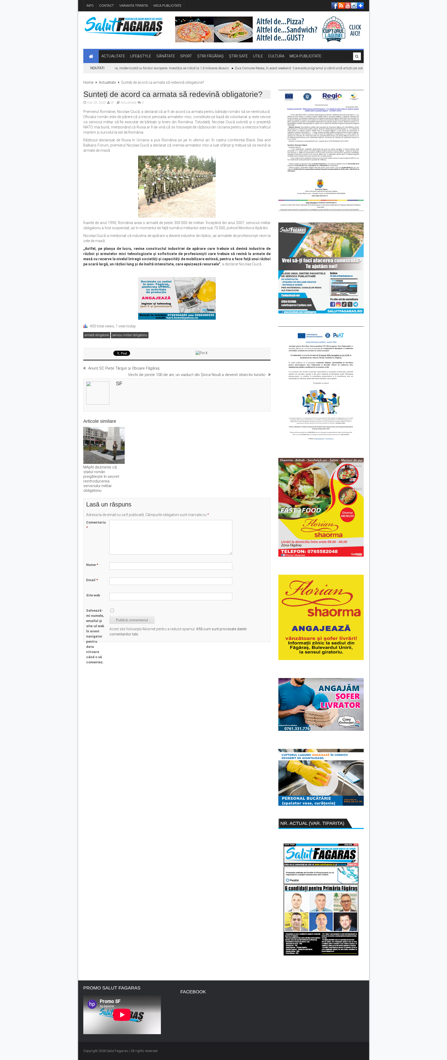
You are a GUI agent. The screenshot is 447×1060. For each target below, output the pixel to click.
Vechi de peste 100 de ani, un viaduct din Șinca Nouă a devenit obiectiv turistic (197, 374)
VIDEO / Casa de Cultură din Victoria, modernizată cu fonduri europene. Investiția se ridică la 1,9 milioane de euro (131, 68)
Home (88, 82)
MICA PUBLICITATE (167, 5)
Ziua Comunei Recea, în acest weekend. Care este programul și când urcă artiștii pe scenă (286, 68)
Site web (93, 595)
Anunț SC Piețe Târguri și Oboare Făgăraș (124, 368)
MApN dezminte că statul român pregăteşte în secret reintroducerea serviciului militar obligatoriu (101, 479)
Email (92, 580)
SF (112, 102)
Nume (92, 565)
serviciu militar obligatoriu (129, 335)
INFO (90, 5)
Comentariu (96, 524)
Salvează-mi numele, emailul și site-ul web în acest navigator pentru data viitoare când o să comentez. (95, 636)
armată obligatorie (97, 335)
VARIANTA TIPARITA (133, 5)
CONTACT (106, 5)
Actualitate (107, 82)
